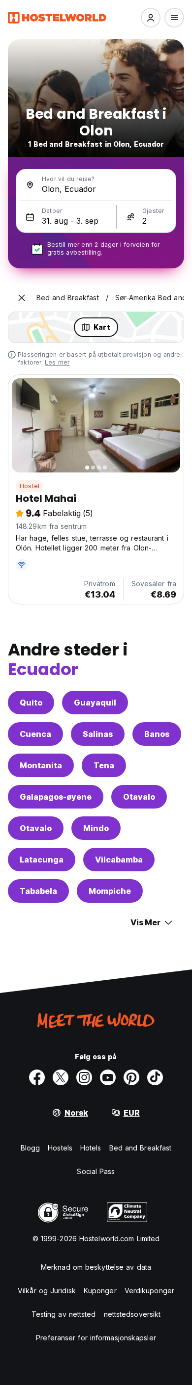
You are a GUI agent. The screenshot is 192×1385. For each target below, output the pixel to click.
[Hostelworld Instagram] (84, 1077)
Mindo (96, 828)
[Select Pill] (150, 17)
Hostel (29, 486)
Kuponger (100, 1290)
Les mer (57, 362)
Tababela (38, 891)
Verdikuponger (149, 1290)
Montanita (41, 765)
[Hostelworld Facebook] (37, 1077)
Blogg (30, 1148)
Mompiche (110, 891)
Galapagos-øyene (56, 797)
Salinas (98, 734)
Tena (104, 765)
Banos (156, 734)
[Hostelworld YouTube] (108, 1077)
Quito (31, 702)
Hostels (60, 1148)
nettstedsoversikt (132, 1314)
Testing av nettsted (64, 1314)
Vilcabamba (119, 859)
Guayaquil (95, 702)
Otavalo (139, 797)
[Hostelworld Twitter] (60, 1077)
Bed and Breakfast (140, 1148)
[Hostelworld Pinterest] (131, 1077)
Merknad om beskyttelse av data (96, 1267)
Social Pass (96, 1171)
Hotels (90, 1148)
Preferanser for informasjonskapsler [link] (96, 1337)
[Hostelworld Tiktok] (155, 1077)
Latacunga (42, 859)
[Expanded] (21, 298)
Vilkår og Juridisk (47, 1290)
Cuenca (35, 734)
